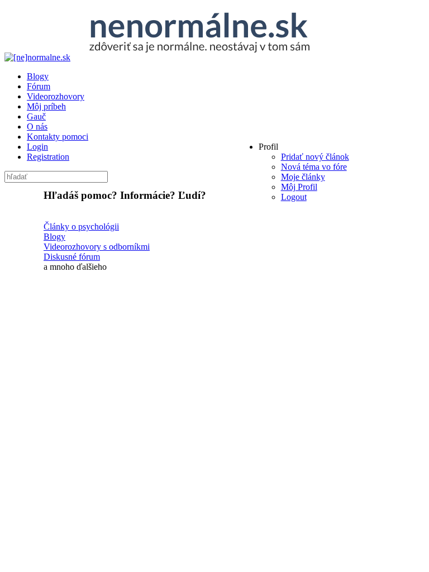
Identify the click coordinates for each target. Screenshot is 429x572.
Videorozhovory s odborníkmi (97, 246)
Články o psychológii (81, 226)
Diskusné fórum (72, 256)
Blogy (54, 236)
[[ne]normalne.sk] (168, 57)
